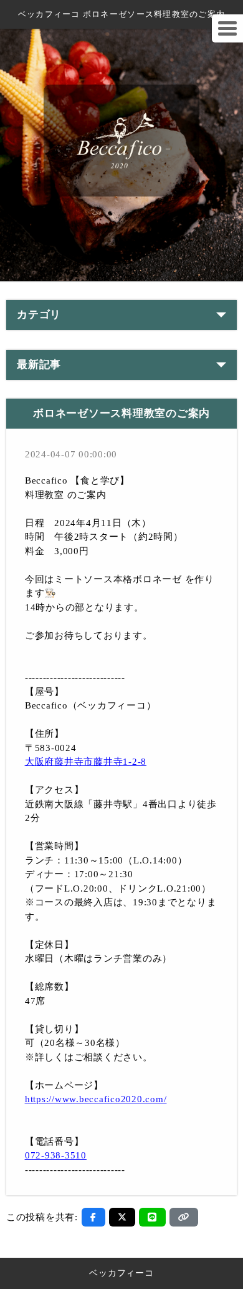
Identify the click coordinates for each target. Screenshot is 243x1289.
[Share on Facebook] (93, 1217)
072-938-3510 (56, 1155)
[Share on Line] (152, 1217)
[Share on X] (122, 1217)
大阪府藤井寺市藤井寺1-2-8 (85, 762)
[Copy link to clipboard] (183, 1217)
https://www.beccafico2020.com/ (96, 1099)
